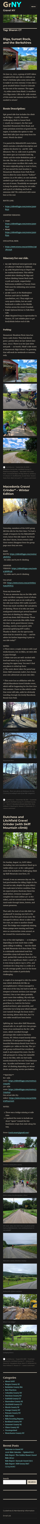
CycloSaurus (10, 467)
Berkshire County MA (10, 469)
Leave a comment (30, 478)
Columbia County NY (13, 1393)
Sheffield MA (17, 476)
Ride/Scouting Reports (10, 471)
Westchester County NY (14, 1433)
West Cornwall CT (16, 478)
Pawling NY (14, 806)
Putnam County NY (13, 1413)
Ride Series (9, 1416)
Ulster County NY (12, 1427)
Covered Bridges (12, 473)
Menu (33, 6)
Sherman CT (30, 806)
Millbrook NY (32, 1363)
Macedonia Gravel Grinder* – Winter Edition (16, 490)
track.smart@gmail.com (18, 1132)
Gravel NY (9, 10)
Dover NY (6, 1363)
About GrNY (10, 1381)
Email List (7, 1516)
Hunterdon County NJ (14, 1401)
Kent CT (9, 804)
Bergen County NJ (12, 1384)
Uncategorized (11, 1430)
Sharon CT (8, 476)
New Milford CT (8, 1365)
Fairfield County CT (17, 802)
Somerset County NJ (13, 1424)
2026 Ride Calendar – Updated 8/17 (19, 1452)
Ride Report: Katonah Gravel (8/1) (19, 1461)
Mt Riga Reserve (23, 473)
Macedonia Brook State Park (21, 804)
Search (6, 1478)
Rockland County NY (13, 1422)
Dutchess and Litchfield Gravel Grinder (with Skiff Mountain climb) (16, 822)
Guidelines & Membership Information (18, 1511)
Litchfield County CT (24, 469)
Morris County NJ (12, 1407)
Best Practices (10, 1390)
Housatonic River (15, 1363)
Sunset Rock (26, 476)
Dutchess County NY (13, 1396)
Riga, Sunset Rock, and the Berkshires (17, 40)
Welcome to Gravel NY (14, 1449)
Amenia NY (30, 1361)
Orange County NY (12, 1410)
